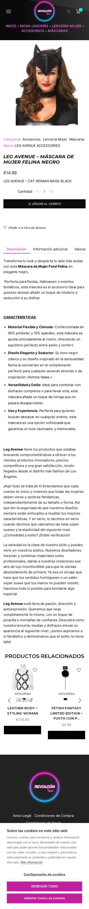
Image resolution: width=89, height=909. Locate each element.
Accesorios (32, 31)
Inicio (11, 26)
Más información (31, 862)
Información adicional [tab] (50, 249)
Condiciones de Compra (54, 816)
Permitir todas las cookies (44, 898)
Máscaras (58, 31)
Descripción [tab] (16, 249)
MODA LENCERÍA (34, 26)
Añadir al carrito (46, 204)
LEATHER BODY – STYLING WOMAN (22, 710)
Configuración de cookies (44, 874)
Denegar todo (44, 886)
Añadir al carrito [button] (22, 730)
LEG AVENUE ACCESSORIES (37, 145)
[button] (80, 700)
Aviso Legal (22, 816)
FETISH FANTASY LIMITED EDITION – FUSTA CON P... (66, 713)
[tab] (16, 249)
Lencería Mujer (66, 26)
